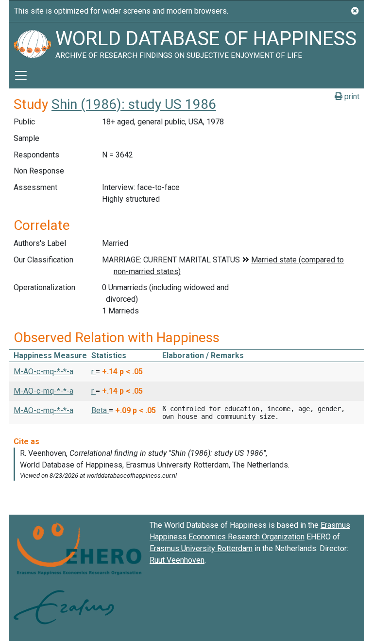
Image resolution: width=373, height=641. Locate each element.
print (350, 96)
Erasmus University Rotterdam (201, 548)
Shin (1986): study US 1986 (133, 104)
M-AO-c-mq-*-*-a (43, 371)
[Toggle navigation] (21, 75)
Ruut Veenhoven (177, 560)
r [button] (93, 371)
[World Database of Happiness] (32, 42)
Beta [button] (100, 410)
